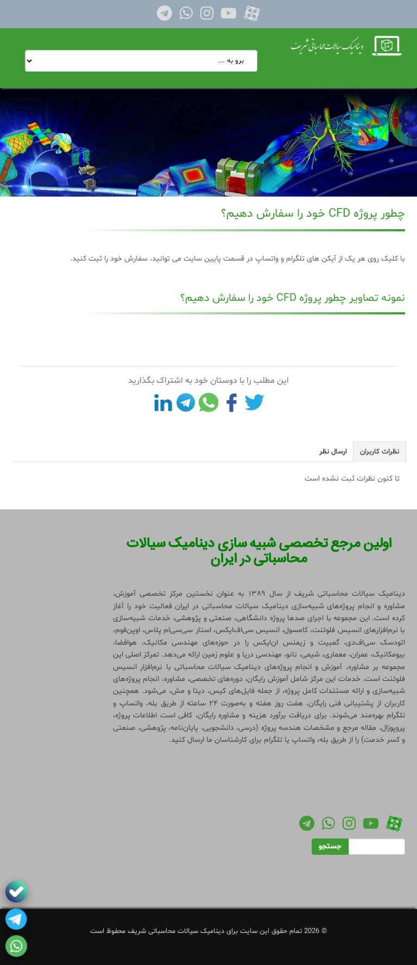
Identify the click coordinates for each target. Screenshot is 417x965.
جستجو (330, 846)
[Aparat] (252, 16)
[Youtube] (228, 16)
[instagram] (206, 16)
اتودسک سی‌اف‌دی (375, 643)
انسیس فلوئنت (336, 630)
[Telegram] (164, 16)
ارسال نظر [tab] (333, 452)
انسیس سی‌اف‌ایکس (248, 630)
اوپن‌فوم (127, 630)
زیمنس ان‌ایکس (279, 643)
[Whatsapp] (186, 16)
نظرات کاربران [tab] (379, 452)
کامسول (296, 630)
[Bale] (16, 892)
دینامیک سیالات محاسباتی (217, 667)
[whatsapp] (16, 946)
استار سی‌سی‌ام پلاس (177, 630)
